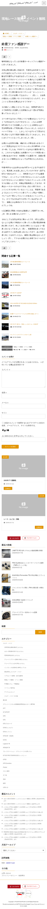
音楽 (4, 779)
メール (5, 402)
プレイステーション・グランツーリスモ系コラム (17, 751)
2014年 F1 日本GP (16, 293)
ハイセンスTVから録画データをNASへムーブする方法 (20, 807)
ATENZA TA (6, 747)
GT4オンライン (7, 731)
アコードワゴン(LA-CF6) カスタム (14, 663)
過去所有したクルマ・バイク (12, 671)
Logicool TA (6, 744)
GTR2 (4, 759)
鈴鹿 (16, 349)
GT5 (4, 720)
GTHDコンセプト (8, 727)
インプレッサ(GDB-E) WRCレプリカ (15, 667)
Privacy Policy (33, 904)
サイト (4, 412)
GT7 (4, 708)
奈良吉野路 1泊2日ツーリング (22, 600)
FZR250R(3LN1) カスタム (12, 655)
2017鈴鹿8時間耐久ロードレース (20, 282)
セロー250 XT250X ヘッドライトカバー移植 (17, 798)
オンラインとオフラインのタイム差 (20, 334)
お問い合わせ (6, 873)
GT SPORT (6, 712)
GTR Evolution (7, 763)
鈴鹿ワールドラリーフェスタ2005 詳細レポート (24, 314)
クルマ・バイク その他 (11, 696)
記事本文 (8, 488)
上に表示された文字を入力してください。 (18, 436)
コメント (6, 369)
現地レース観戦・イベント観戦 (23, 347)
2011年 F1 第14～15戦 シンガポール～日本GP (24, 324)
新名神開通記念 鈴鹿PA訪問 (18, 272)
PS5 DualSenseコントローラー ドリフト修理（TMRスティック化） (27, 564)
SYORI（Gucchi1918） (38, 798)
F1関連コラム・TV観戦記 (11, 684)
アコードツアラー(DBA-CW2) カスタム (16, 659)
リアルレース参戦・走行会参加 (13, 676)
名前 (4, 392)
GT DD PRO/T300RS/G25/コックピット (15, 755)
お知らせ (5, 787)
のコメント (8, 50)
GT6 (4, 716)
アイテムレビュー (9, 692)
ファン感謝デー (24, 349)
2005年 (33, 349)
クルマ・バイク (7, 643)
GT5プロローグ (7, 723)
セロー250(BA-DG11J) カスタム (14, 651)
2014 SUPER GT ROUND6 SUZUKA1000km (23, 303)
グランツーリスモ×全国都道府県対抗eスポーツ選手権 (19, 704)
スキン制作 (6, 771)
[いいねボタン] (4, 56)
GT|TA (5, 740)
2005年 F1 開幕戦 (10, 480)
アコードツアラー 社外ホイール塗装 (24, 612)
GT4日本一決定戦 (8, 736)
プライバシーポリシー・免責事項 (13, 875)
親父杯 (5, 700)
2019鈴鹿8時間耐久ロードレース (20, 262)
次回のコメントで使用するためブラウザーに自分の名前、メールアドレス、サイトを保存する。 (23, 424)
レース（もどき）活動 (11, 519)
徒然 (4, 783)
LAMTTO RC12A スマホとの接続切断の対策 (27, 550)
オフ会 (5, 775)
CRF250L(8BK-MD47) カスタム (13, 647)
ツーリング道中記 (9, 688)
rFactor (5, 767)
